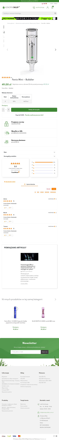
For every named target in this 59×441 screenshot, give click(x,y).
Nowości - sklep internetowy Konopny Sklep (8, 408)
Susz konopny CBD (25, 382)
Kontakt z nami (5, 386)
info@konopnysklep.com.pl (46, 412)
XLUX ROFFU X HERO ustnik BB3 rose (43, 321)
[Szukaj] (55, 13)
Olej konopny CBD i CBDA (45, 380)
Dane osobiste (23, 406)
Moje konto (23, 404)
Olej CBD (22, 378)
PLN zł (55, 3)
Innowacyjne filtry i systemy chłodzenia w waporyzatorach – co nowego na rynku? (28, 267)
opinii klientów (15, 168)
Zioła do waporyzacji (25, 386)
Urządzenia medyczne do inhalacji (28, 384)
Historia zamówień (25, 408)
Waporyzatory (24, 380)
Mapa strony (5, 388)
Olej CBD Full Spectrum (44, 378)
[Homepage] (11, 7)
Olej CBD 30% (42, 382)
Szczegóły (14, 332)
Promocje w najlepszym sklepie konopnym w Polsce (9, 405)
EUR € (51, 3)
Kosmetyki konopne (25, 376)
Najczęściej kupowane (7, 410)
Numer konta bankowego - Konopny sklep (11, 381)
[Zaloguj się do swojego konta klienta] (48, 8)
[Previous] (51, 299)
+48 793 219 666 (44, 404)
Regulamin (4, 376)
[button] (4, 181)
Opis (5, 152)
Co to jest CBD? (5, 390)
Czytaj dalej (24, 283)
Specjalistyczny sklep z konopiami (10, 378)
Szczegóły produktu (10, 156)
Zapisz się (44, 351)
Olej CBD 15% (42, 376)
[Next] (55, 299)
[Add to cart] (27, 332)
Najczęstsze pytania (7, 392)
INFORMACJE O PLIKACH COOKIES (11, 384)
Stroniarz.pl (43, 439)
